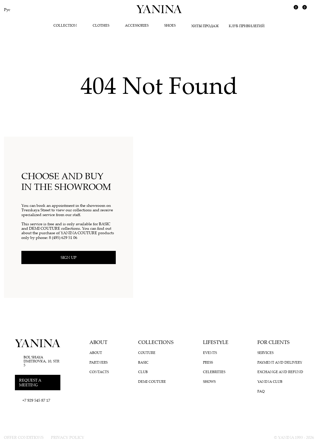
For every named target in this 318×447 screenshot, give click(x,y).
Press (208, 362)
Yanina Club (269, 381)
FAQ (261, 391)
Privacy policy (67, 437)
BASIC (143, 362)
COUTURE (147, 352)
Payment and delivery (279, 362)
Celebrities (214, 372)
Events (210, 352)
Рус (7, 9)
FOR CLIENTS (273, 342)
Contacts (99, 372)
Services (265, 352)
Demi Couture (152, 381)
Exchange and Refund (280, 372)
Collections (156, 342)
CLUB (143, 372)
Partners (98, 362)
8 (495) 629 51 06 (63, 237)
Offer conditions (23, 437)
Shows (209, 381)
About (98, 342)
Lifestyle (215, 342)
